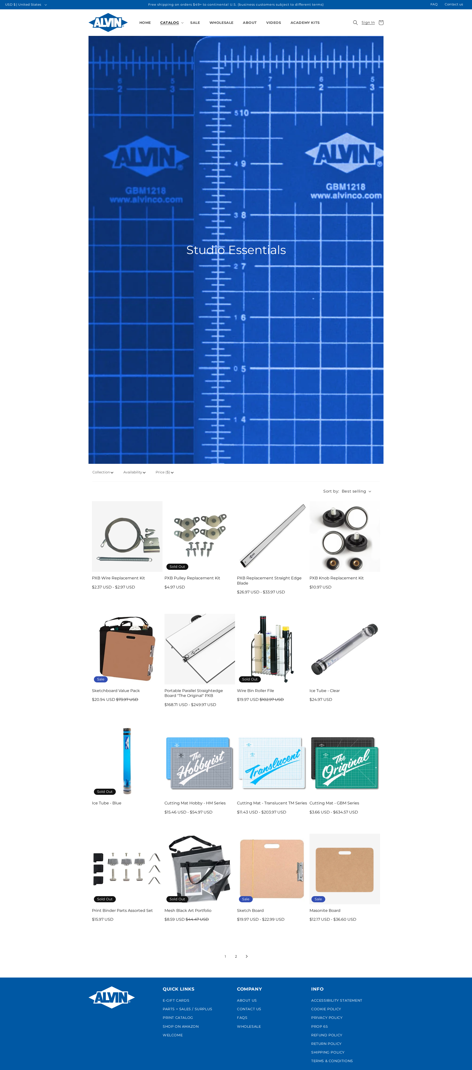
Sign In (368, 22)
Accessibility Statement (336, 1000)
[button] (171, 23)
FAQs (242, 1017)
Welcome (173, 1035)
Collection (101, 472)
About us (247, 1000)
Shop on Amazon (181, 1026)
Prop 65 (319, 1026)
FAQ (434, 4)
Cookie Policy (326, 1009)
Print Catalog (178, 1017)
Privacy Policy (326, 1017)
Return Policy (326, 1043)
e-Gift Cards (176, 1000)
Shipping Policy (328, 1052)
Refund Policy (326, 1035)
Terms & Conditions (332, 1061)
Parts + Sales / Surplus (187, 1009)
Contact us (454, 4)
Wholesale (249, 1026)
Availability (132, 472)
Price (163, 472)
